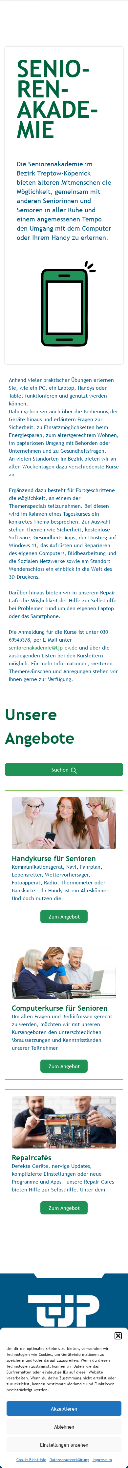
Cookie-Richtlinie (31, 1460)
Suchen (61, 769)
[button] (118, 1336)
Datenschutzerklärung (69, 1460)
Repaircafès (31, 1157)
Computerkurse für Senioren (60, 1008)
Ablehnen (64, 1426)
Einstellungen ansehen (64, 1444)
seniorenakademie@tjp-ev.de (43, 647)
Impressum (102, 1460)
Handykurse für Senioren (54, 858)
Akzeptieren (64, 1408)
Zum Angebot (64, 916)
